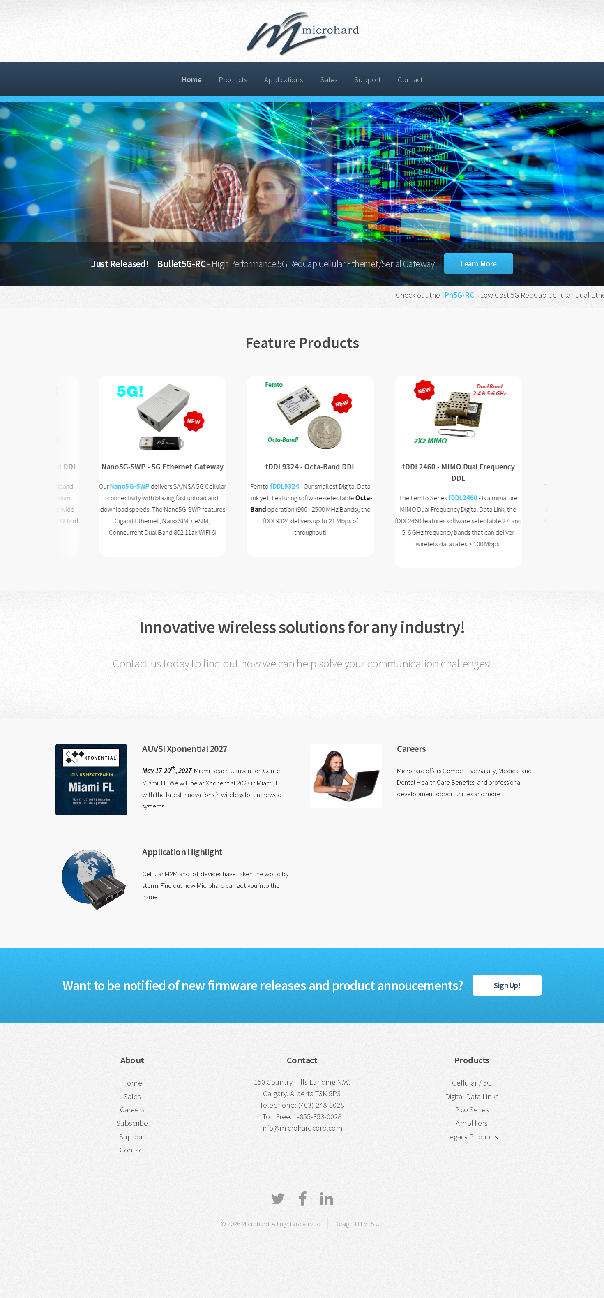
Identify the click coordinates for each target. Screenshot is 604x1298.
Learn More (478, 263)
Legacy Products (472, 1136)
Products (233, 79)
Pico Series (472, 1109)
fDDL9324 (244, 486)
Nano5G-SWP (89, 486)
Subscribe (132, 1123)
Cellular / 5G (471, 1083)
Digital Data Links (472, 1096)
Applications (283, 79)
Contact (410, 79)
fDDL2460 (423, 497)
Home (132, 1083)
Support (368, 79)
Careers (132, 1109)
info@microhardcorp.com (302, 1128)
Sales (329, 79)
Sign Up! (507, 985)
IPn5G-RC (393, 295)
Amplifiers (472, 1123)
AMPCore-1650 (538, 486)
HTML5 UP (369, 1223)
